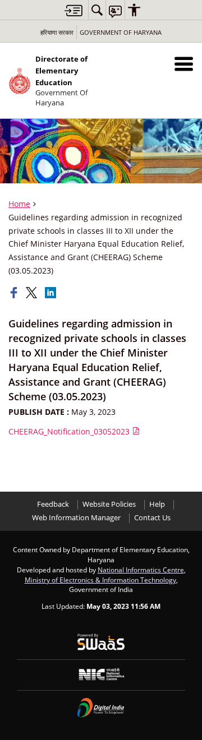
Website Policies (109, 504)
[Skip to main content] (73, 10)
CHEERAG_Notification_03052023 (70, 431)
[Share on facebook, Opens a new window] (15, 292)
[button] (184, 63)
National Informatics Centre (141, 569)
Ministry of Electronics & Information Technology (100, 579)
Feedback (53, 504)
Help (157, 504)
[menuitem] (97, 10)
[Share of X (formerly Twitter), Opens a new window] (32, 292)
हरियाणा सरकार (57, 32)
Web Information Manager (76, 517)
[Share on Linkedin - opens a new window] (51, 292)
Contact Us (152, 517)
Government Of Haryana (121, 32)
